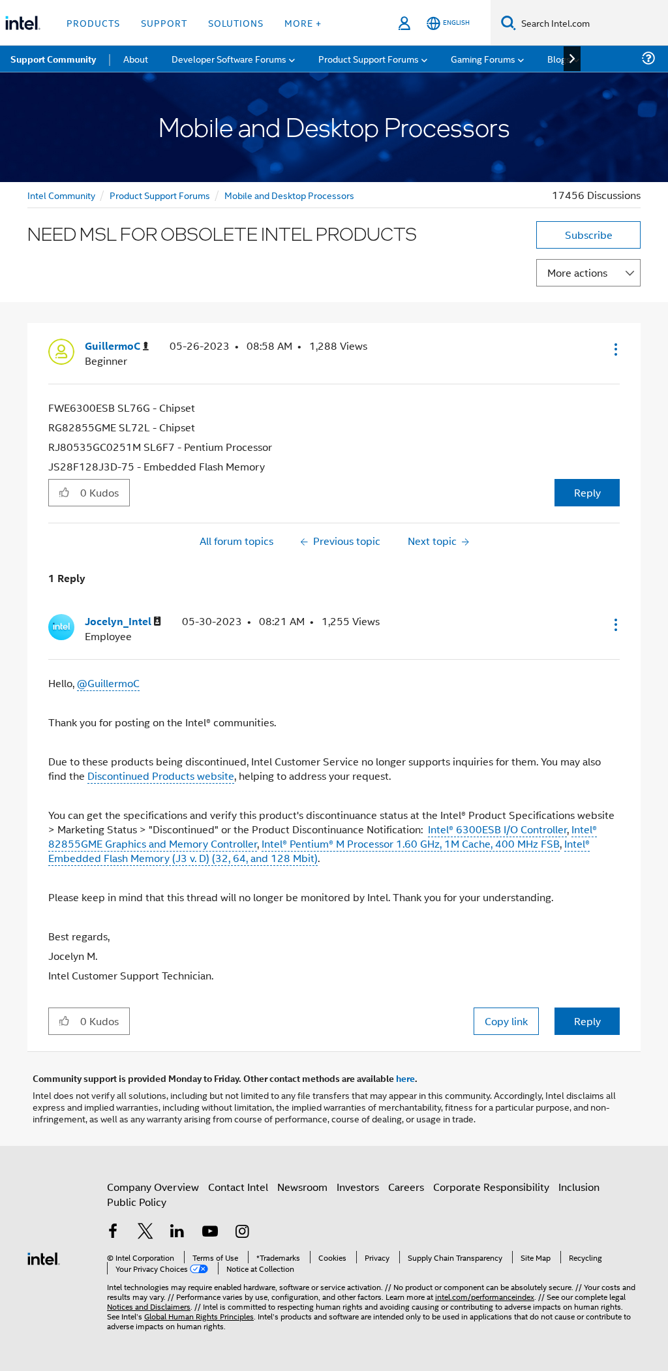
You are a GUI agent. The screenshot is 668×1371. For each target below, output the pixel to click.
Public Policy (136, 1201)
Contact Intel (238, 1186)
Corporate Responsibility (491, 1186)
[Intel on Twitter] (145, 1232)
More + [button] (303, 22)
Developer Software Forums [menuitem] (229, 58)
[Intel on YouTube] (210, 1232)
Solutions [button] (236, 22)
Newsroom (302, 1186)
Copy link (506, 1020)
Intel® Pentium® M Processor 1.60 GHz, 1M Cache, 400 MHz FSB (411, 843)
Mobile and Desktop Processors (289, 195)
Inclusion (579, 1186)
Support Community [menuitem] (53, 59)
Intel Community (61, 195)
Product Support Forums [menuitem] (368, 58)
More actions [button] (577, 272)
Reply (587, 492)
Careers (406, 1186)
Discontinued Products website (160, 775)
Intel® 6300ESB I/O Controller (497, 829)
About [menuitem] (135, 58)
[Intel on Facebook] (113, 1232)
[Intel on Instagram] (242, 1232)
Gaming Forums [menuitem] (483, 58)
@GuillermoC (108, 682)
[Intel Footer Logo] (43, 1257)
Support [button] (164, 22)
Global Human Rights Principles (199, 1316)
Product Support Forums (160, 195)
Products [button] (93, 22)
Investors (358, 1186)
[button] (614, 349)
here (405, 1078)
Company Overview (153, 1186)
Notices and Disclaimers (148, 1306)
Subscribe (589, 234)
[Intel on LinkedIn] (177, 1232)
